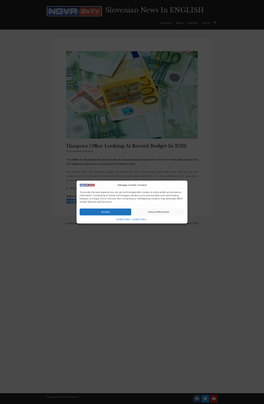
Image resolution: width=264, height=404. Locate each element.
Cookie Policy (123, 219)
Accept (105, 211)
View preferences (158, 211)
